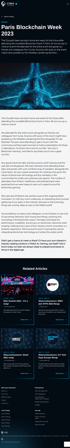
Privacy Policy (16, 442)
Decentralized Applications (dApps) (42, 398)
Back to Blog (9, 16)
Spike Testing (5, 420)
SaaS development (41, 391)
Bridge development (42, 402)
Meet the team (6, 397)
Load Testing (5, 413)
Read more (25, 320)
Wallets (37, 405)
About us (4, 391)
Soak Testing (5, 426)
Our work (4, 394)
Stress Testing (5, 417)
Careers (3, 400)
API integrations (40, 394)
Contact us (4, 403)
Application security (41, 421)
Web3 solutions (40, 413)
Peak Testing (5, 423)
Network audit (40, 424)
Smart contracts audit (40, 417)
